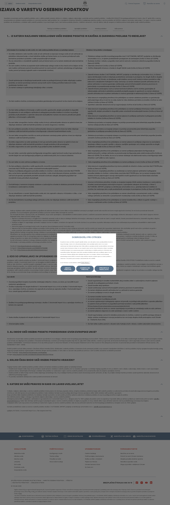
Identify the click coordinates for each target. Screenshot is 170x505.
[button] (68, 269)
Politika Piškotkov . (85, 262)
